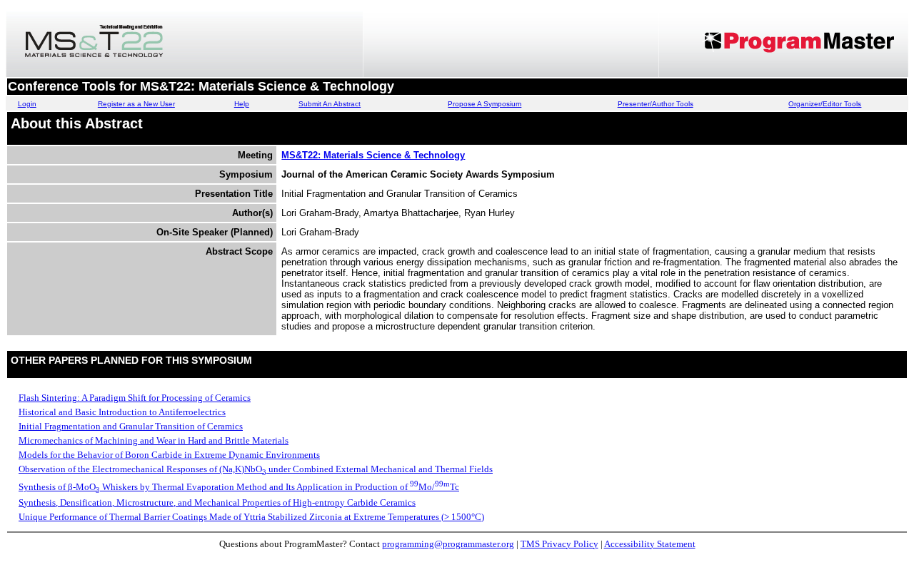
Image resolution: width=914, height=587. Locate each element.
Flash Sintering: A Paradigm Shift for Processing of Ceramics (135, 397)
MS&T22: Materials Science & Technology (373, 155)
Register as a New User (136, 104)
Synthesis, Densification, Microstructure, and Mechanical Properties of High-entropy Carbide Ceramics (217, 502)
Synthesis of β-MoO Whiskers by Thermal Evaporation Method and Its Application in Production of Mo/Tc (239, 486)
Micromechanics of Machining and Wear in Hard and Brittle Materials (153, 440)
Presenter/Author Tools (655, 104)
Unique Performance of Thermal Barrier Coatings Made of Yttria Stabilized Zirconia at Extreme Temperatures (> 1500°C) (251, 516)
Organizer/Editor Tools (824, 104)
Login (27, 104)
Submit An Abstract (329, 104)
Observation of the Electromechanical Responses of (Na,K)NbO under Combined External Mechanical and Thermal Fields (256, 469)
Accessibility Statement (649, 543)
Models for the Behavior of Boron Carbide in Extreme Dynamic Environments (169, 454)
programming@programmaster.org (448, 543)
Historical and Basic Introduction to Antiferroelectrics (122, 412)
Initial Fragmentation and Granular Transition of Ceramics (131, 426)
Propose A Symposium (484, 104)
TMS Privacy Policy (559, 543)
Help (241, 104)
